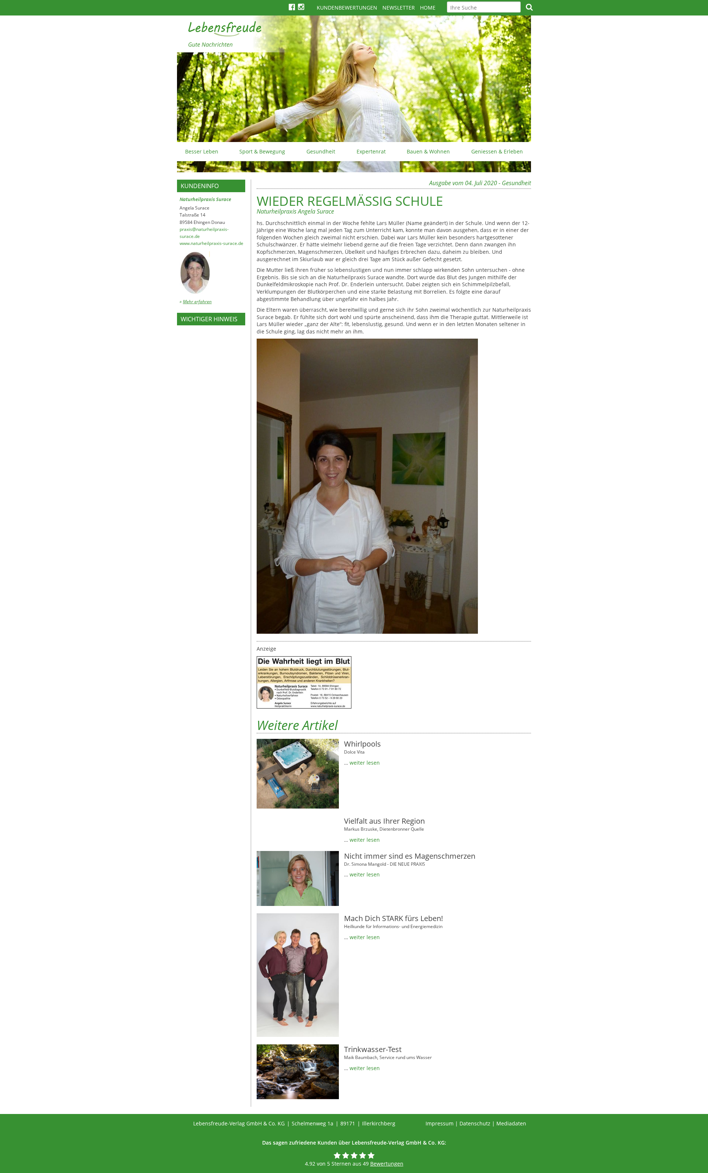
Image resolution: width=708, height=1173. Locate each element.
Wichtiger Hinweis (209, 319)
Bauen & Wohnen (428, 151)
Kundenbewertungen (347, 7)
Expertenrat (371, 151)
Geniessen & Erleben (497, 151)
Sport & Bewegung (262, 151)
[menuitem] (201, 151)
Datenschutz (474, 1123)
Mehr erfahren (197, 301)
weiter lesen (365, 762)
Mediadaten (511, 1123)
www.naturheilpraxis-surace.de (211, 243)
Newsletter (398, 7)
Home (427, 7)
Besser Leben (201, 151)
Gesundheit (320, 151)
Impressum (440, 1123)
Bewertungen (386, 1163)
